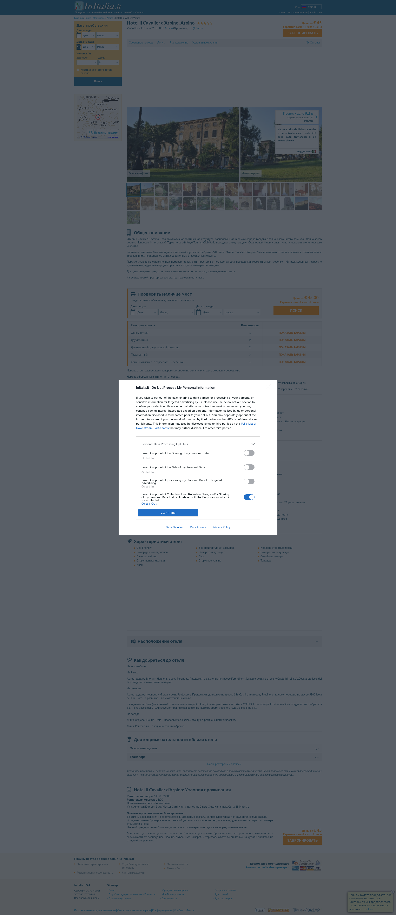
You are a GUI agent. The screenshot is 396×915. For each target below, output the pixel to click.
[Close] (269, 388)
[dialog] (198, 457)
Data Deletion (175, 527)
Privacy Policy (221, 527)
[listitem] (198, 444)
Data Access (198, 527)
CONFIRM (168, 512)
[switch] (249, 453)
